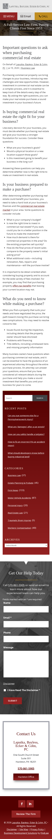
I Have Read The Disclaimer (23, 690)
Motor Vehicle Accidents (19, 497)
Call (43, 16)
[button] (9, 16)
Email (27, 16)
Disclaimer (9, 683)
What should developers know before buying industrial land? (26, 455)
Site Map (23, 829)
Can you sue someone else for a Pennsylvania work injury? (23, 417)
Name (6, 602)
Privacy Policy (37, 829)
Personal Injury (15, 505)
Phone (7, 632)
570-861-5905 (16, 585)
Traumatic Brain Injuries (19, 520)
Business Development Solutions (20, 833)
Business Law (28, 68)
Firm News (13, 490)
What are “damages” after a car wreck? (26, 426)
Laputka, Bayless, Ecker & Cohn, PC (29, 822)
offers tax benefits (22, 285)
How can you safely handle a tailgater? (26, 434)
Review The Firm (26, 814)
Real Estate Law (15, 512)
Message (8, 647)
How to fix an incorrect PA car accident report (26, 443)
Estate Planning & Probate (20, 482)
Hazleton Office (26, 776)
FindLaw (45, 833)
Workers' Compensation (19, 527)
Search (40, 398)
